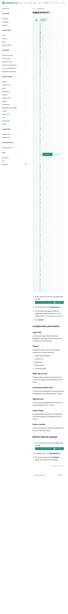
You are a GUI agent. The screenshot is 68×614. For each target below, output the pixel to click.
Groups (4, 38)
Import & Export (7, 45)
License (4, 124)
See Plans (57, 154)
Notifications (6, 91)
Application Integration (9, 71)
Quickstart (5, 18)
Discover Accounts (7, 55)
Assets (4, 42)
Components (6, 104)
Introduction (6, 8)
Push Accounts (6, 58)
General (4, 82)
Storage (4, 101)
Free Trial (46, 154)
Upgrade (4, 25)
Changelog (5, 158)
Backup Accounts (7, 62)
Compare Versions (7, 147)
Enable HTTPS (6, 137)
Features (4, 95)
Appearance (5, 114)
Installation (5, 22)
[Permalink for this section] (61, 326)
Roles (3, 88)
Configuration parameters (54, 316)
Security (4, 111)
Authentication (6, 98)
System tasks (6, 121)
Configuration (6, 134)
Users (3, 35)
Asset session (40, 475)
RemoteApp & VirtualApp (9, 108)
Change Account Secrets (9, 65)
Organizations (6, 85)
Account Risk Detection (9, 68)
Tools (3, 117)
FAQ (3, 161)
